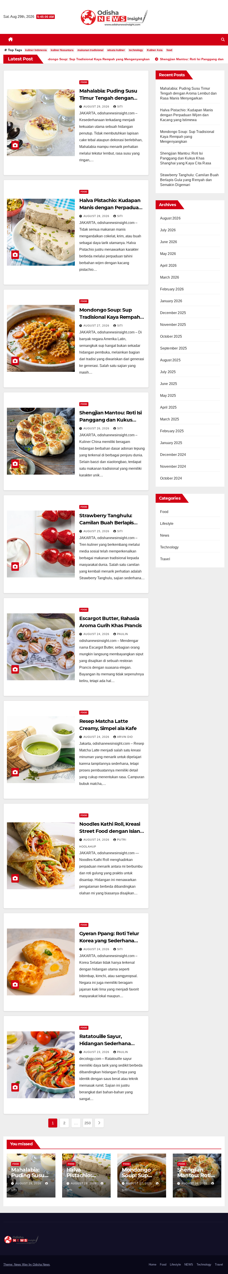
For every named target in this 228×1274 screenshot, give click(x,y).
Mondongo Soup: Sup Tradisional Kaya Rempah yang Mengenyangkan (109, 317)
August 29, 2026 (96, 106)
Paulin (122, 634)
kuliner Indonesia (36, 50)
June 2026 (168, 242)
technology (136, 50)
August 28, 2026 (96, 216)
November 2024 (173, 466)
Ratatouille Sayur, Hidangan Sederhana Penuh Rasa (104, 1043)
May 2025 (168, 395)
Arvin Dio (125, 736)
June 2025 (168, 384)
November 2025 (173, 325)
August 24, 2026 (96, 634)
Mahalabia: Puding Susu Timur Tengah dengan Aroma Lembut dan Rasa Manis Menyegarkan (188, 93)
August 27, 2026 (96, 325)
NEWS (188, 1264)
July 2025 (168, 372)
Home (152, 1264)
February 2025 (172, 431)
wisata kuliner (116, 50)
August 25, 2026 (96, 531)
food (169, 50)
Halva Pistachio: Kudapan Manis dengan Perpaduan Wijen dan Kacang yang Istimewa (186, 115)
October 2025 (171, 336)
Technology (169, 547)
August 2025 (170, 360)
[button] (223, 39)
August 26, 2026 (96, 428)
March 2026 (169, 277)
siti (120, 106)
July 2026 (168, 230)
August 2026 (170, 218)
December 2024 (173, 455)
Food (84, 82)
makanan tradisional (90, 50)
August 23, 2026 (96, 1052)
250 (87, 1123)
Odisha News (41, 1264)
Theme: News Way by (18, 1264)
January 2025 (171, 443)
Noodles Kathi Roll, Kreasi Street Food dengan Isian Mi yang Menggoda (109, 831)
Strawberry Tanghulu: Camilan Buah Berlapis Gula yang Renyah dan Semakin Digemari (189, 180)
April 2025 (168, 407)
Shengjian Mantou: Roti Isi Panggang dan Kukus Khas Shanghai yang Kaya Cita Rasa (185, 158)
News (164, 535)
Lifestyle (167, 523)
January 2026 (171, 301)
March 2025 (169, 419)
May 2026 (168, 254)
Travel (165, 559)
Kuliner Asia (155, 50)
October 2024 (171, 478)
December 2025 (173, 313)
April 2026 (168, 265)
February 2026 (172, 289)
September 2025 (173, 348)
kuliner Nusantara (62, 50)
